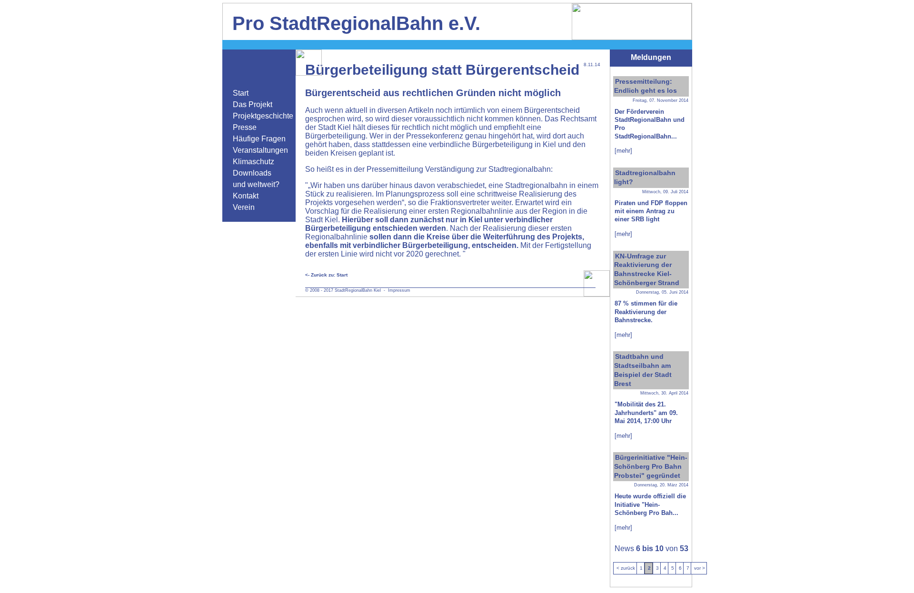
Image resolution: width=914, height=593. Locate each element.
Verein (244, 207)
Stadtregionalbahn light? (645, 177)
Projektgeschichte (263, 116)
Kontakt (245, 196)
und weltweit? (256, 184)
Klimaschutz (253, 162)
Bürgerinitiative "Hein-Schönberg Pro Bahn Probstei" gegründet (650, 466)
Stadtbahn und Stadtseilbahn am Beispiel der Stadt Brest (643, 370)
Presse (245, 127)
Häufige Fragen (259, 139)
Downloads (252, 173)
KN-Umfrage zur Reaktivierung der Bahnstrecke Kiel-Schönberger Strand (646, 269)
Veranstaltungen (260, 150)
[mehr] (623, 150)
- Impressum (395, 290)
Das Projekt (252, 104)
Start (240, 93)
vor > (699, 568)
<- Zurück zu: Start (326, 274)
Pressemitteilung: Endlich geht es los (645, 86)
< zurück (625, 568)
